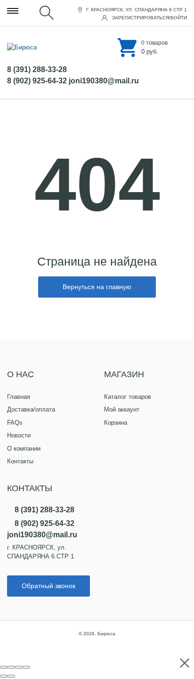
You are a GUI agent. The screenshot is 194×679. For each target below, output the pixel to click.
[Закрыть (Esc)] (4, 667)
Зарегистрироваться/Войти (149, 17)
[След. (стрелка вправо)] (11, 676)
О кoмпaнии (23, 448)
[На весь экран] (19, 667)
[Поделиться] (11, 667)
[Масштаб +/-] (26, 667)
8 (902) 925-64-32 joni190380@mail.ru (73, 81)
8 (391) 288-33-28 (37, 69)
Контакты (20, 461)
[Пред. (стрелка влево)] (4, 676)
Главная (18, 396)
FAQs (15, 422)
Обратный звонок (48, 586)
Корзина (115, 422)
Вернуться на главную (97, 287)
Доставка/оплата (31, 409)
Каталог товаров (127, 396)
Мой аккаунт (121, 409)
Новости (19, 435)
